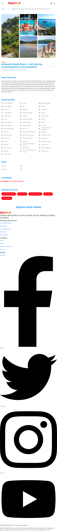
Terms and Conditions (8, 194)
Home (3, 9)
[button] (51, 3)
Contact (2, 249)
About (1, 243)
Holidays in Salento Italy (6, 246)
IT (8, 9)
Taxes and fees (7, 198)
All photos (49, 54)
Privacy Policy (22, 194)
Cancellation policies (35, 194)
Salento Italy (31, 530)
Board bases (3, 232)
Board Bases (48, 194)
